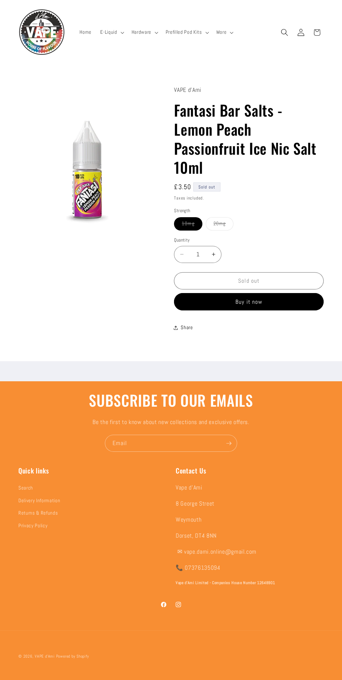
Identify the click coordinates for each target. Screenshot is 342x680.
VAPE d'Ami (45, 656)
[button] (111, 32)
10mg (192, 225)
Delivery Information (39, 500)
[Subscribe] (229, 443)
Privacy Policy (32, 525)
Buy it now (248, 301)
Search (25, 488)
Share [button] (187, 327)
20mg (223, 225)
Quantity (182, 240)
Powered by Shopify (72, 656)
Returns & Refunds (38, 513)
